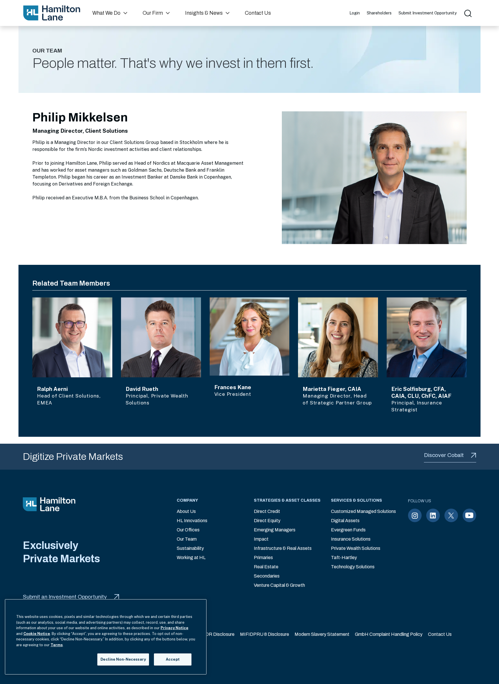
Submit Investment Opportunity (428, 13)
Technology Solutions (353, 566)
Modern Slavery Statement (322, 634)
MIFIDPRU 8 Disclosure (264, 634)
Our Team (187, 539)
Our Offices (188, 529)
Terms (57, 645)
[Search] (467, 13)
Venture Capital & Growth (279, 585)
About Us (186, 511)
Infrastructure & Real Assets (283, 548)
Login (354, 13)
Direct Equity (267, 520)
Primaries (263, 557)
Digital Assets (345, 520)
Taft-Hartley (344, 557)
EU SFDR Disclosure (213, 634)
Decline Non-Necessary (123, 659)
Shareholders (379, 13)
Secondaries (267, 576)
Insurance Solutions (350, 539)
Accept (173, 659)
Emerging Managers (274, 529)
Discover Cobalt (444, 455)
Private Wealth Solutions (355, 548)
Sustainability (190, 548)
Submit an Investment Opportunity (65, 597)
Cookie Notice (36, 633)
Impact (261, 539)
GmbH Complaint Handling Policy (388, 634)
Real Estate (266, 566)
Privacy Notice (174, 628)
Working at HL (191, 557)
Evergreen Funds (348, 529)
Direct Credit (267, 511)
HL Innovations (192, 520)
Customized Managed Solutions (363, 511)
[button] (110, 13)
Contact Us (440, 634)
